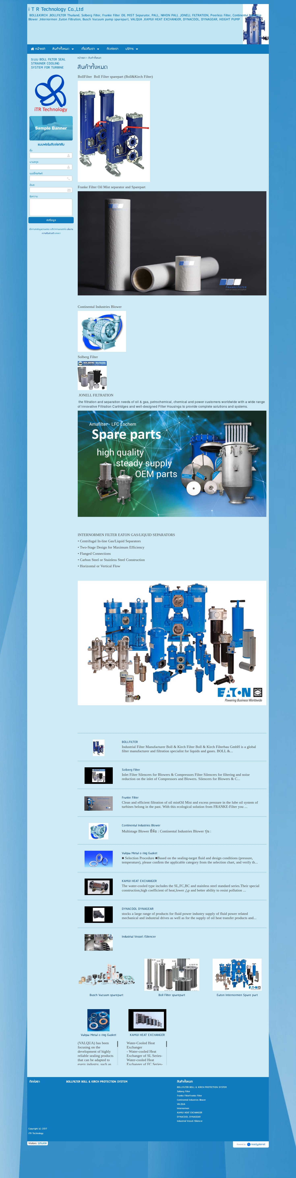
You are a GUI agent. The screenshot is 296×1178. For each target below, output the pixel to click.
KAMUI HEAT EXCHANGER (139, 881)
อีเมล (32, 185)
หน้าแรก (81, 58)
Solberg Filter (131, 770)
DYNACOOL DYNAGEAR (138, 909)
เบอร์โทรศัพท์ (36, 173)
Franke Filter (130, 797)
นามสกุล (34, 162)
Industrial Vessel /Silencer (139, 936)
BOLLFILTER (130, 742)
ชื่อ (31, 151)
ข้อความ (34, 196)
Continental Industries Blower (141, 825)
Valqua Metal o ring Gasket (139, 853)
